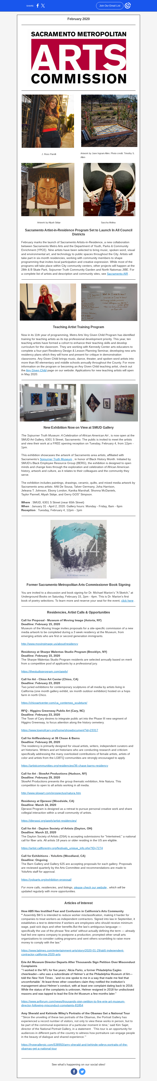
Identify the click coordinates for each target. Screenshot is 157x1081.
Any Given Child (36, 370)
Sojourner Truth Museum (56, 459)
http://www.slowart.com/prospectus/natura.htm (51, 793)
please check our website (90, 887)
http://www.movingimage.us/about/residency (49, 643)
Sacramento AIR (117, 273)
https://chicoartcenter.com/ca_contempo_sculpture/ (54, 702)
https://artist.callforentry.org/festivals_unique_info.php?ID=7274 (62, 848)
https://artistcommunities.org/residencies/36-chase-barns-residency (64, 765)
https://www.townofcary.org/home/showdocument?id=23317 (59, 730)
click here (127, 600)
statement (84, 1028)
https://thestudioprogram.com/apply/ (44, 671)
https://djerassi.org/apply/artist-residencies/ (49, 820)
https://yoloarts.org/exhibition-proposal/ (46, 879)
